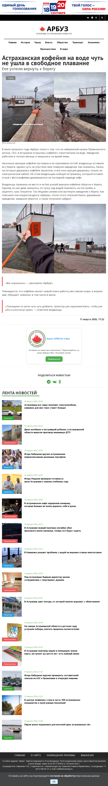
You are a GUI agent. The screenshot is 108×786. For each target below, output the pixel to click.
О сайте (36, 755)
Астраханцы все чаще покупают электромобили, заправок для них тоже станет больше (50, 406)
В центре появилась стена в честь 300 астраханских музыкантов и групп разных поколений (52, 701)
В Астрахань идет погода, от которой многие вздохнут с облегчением (62, 601)
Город (38, 42)
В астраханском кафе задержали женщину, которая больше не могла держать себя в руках (50, 504)
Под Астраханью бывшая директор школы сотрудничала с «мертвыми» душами (47, 578)
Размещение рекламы (61, 755)
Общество (62, 42)
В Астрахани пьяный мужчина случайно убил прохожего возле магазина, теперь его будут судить (52, 529)
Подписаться (54, 359)
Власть (48, 42)
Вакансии (87, 755)
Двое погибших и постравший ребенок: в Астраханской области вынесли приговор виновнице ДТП (54, 431)
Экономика (93, 42)
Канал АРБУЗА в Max (58, 338)
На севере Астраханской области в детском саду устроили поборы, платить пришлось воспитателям (51, 627)
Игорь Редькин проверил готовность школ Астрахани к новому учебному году (46, 480)
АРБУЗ (54, 30)
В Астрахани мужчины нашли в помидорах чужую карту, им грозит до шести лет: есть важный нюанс (51, 652)
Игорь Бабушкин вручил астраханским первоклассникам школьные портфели (45, 455)
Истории (25, 42)
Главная (12, 42)
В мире (64, 48)
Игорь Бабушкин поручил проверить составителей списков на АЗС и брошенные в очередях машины (51, 677)
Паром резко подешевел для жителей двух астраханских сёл (57, 724)
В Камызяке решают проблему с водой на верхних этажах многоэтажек (63, 552)
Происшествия (48, 48)
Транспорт (77, 42)
